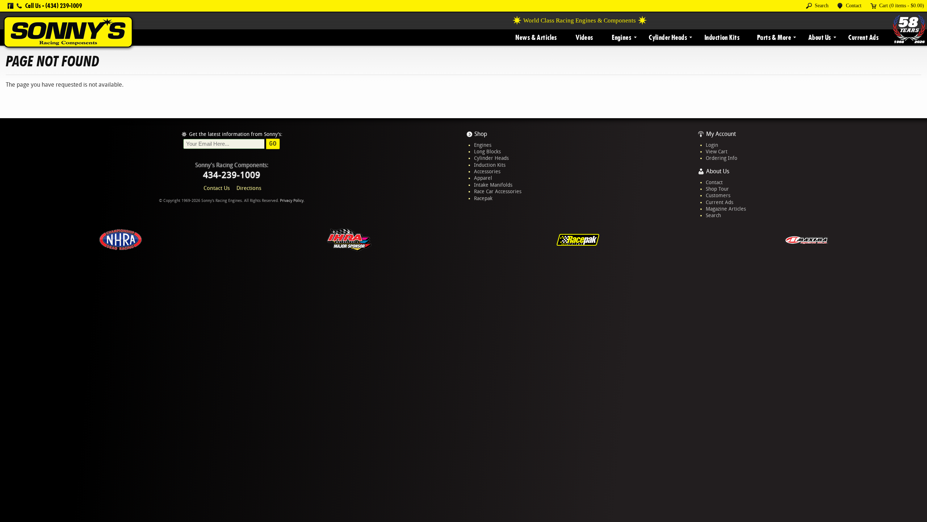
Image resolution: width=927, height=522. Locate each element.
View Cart (716, 151)
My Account (721, 133)
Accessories (487, 171)
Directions (248, 188)
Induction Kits (721, 37)
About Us (819, 37)
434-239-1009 (231, 175)
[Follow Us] (10, 5)
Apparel (483, 178)
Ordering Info (721, 158)
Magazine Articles (726, 209)
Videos (584, 37)
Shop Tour (717, 189)
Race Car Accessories (497, 191)
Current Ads (863, 37)
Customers (718, 195)
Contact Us (217, 188)
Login (712, 145)
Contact (714, 182)
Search (713, 215)
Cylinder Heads (668, 37)
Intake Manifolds (493, 185)
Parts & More (774, 37)
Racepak (483, 198)
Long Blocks (487, 151)
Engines (621, 37)
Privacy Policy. (292, 200)
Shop (480, 133)
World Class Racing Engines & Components (579, 20)
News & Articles (536, 37)
